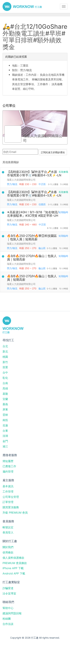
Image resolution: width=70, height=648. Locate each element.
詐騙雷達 (8, 588)
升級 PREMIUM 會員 (15, 512)
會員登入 (8, 532)
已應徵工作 (9, 466)
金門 (5, 441)
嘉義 (5, 404)
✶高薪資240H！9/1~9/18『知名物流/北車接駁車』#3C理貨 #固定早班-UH (32, 213)
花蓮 (5, 425)
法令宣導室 (9, 593)
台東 (5, 430)
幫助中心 (8, 608)
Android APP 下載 (14, 573)
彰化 (5, 377)
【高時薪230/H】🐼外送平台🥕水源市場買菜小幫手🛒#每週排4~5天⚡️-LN (34, 173)
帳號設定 (8, 527)
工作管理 (8, 491)
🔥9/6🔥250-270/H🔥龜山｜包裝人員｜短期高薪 (32, 257)
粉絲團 (7, 618)
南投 (5, 420)
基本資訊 (8, 486)
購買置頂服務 (11, 507)
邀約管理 (8, 471)
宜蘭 (5, 399)
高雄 (5, 388)
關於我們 (8, 547)
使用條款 (8, 552)
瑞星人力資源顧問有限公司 (21, 179)
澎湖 (5, 435)
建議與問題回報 (12, 613)
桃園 (5, 356)
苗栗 (5, 367)
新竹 (5, 362)
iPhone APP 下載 (13, 568)
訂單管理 (8, 502)
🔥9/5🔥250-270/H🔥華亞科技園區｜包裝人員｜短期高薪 (32, 237)
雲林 (5, 414)
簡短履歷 (8, 461)
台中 (5, 372)
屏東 (5, 409)
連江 (5, 446)
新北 (5, 351)
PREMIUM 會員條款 (15, 563)
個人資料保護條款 (13, 557)
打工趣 (22, 6)
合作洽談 (8, 624)
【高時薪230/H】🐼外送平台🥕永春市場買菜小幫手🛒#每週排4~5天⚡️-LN (34, 193)
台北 (5, 346)
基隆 (5, 393)
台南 (5, 383)
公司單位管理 (11, 497)
